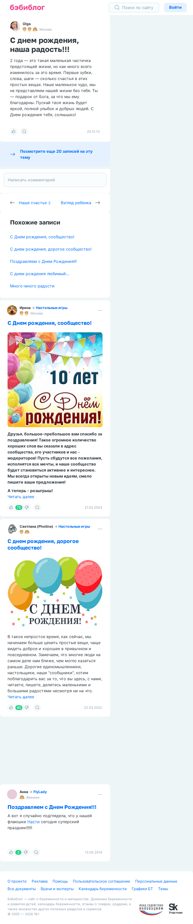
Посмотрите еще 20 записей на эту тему (56, 154)
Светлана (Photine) (36, 526)
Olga (27, 24)
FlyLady (40, 792)
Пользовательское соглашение (101, 881)
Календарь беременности (103, 888)
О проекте (17, 881)
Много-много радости (32, 285)
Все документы (22, 888)
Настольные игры (51, 307)
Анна (24, 792)
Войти (175, 7)
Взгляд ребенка (76, 202)
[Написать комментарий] (55, 180)
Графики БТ (142, 888)
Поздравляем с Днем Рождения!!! (43, 261)
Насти (33, 821)
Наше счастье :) (35, 202)
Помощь (60, 881)
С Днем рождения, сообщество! (42, 236)
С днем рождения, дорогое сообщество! (50, 249)
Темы (163, 888)
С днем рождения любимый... (39, 273)
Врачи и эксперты (57, 888)
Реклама (39, 881)
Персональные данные (156, 881)
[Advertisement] (155, 93)
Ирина (25, 307)
